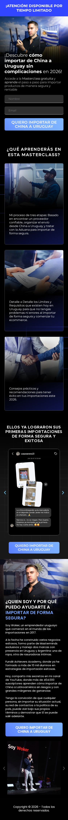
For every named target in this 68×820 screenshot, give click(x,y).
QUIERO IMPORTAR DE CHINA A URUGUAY (34, 124)
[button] (5, 492)
